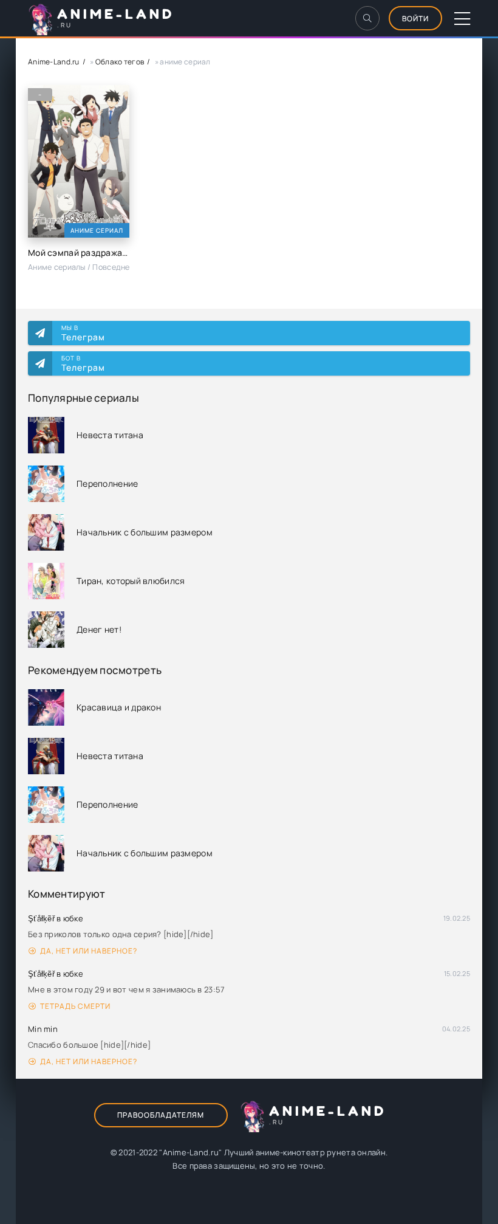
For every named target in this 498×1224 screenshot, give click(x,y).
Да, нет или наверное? (88, 951)
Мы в (83, 333)
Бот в (83, 363)
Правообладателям (160, 1115)
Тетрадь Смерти (75, 1006)
